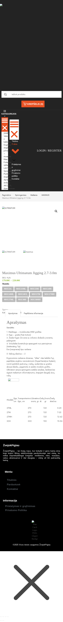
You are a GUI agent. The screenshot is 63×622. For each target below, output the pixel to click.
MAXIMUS (45, 195)
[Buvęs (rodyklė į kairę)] (1, 620)
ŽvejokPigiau (44, 545)
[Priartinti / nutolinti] (1, 616)
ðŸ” (56, 211)
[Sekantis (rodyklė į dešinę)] (3, 620)
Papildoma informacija (33, 313)
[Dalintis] (5, 616)
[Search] (5, 94)
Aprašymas (12, 313)
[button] (4, 124)
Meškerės (33, 195)
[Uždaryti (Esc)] (8, 616)
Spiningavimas (20, 195)
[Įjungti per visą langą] (3, 616)
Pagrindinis (6, 195)
